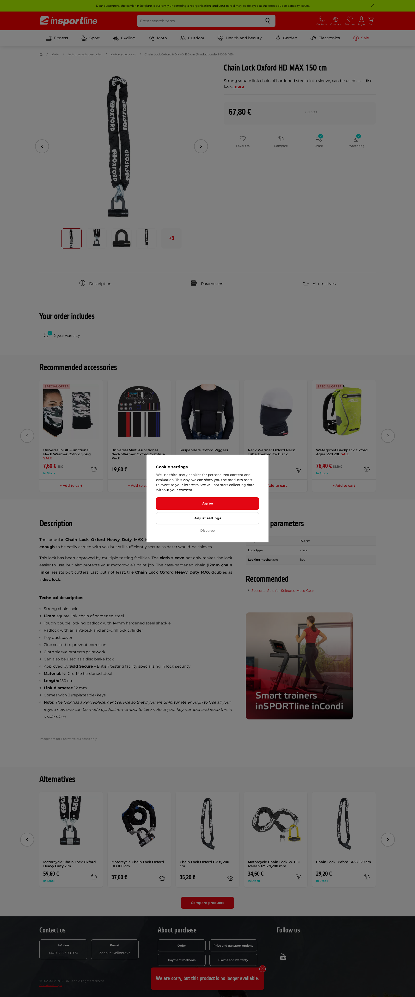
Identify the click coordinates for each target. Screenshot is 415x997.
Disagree (207, 530)
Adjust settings (207, 518)
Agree (207, 503)
